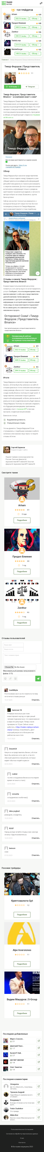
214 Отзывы (21, 45)
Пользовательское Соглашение (22, 1129)
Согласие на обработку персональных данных (22, 1134)
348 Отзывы (21, 27)
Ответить (35, 700)
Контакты (22, 1142)
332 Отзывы (21, 18)
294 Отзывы (21, 36)
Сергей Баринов (18, 447)
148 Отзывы (21, 53)
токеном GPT (22, 409)
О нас (22, 1138)
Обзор (35, 18)
